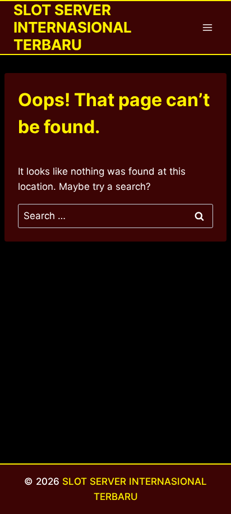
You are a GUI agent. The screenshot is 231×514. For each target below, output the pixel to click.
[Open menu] (207, 27)
